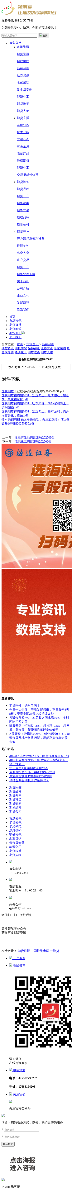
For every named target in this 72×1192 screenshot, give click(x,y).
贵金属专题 (24, 89)
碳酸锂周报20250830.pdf (18, 423)
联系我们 (23, 309)
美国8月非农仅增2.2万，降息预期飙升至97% (39, 756)
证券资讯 (23, 75)
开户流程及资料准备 (31, 238)
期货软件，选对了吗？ (24, 705)
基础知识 (23, 125)
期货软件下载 (26, 274)
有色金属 (23, 146)
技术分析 (23, 132)
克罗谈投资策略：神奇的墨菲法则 (32, 772)
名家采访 (23, 82)
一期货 (54, 950)
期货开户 (23, 196)
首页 (12, 316)
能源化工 (23, 96)
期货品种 (23, 189)
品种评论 (23, 68)
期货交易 (23, 210)
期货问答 (23, 181)
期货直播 (23, 118)
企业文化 (23, 295)
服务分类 (15, 43)
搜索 (44, 35)
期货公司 (23, 224)
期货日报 (24, 950)
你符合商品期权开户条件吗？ (29, 780)
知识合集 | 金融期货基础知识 (28, 768)
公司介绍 (23, 288)
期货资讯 (23, 54)
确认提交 (8, 1144)
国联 (5, 391)
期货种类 (23, 203)
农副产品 (23, 153)
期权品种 (23, 217)
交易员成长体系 (27, 174)
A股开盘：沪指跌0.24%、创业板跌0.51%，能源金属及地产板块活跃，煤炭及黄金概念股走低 (39, 737)
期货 (11, 391)
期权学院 (23, 61)
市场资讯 (23, 47)
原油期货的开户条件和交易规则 (30, 776)
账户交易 (23, 260)
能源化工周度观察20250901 (33, 441)
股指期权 (23, 160)
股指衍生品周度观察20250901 (35, 437)
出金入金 (23, 252)
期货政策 (23, 103)
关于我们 (23, 281)
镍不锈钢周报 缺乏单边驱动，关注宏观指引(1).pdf (35, 419)
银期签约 (23, 245)
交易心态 (23, 139)
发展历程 (23, 302)
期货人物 (23, 110)
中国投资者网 (40, 950)
